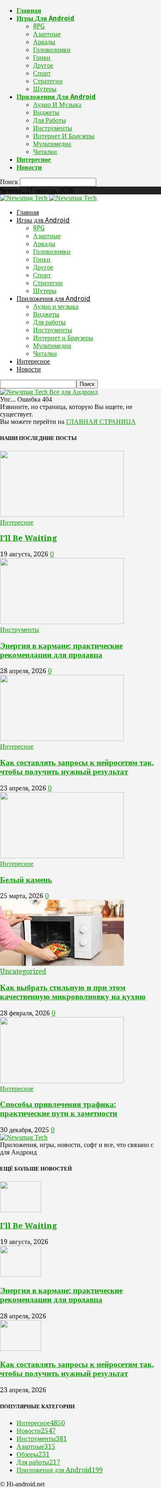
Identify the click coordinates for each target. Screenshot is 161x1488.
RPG (39, 26)
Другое (43, 65)
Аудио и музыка (57, 105)
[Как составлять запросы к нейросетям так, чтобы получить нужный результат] (62, 738)
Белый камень (26, 879)
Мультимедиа (52, 144)
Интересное (34, 159)
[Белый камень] (62, 855)
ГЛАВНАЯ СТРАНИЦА (101, 421)
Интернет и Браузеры (64, 136)
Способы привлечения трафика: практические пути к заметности (58, 1109)
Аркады (44, 42)
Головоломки (52, 50)
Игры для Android (45, 18)
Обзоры (33, 1454)
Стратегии (48, 81)
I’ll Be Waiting (28, 538)
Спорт (42, 73)
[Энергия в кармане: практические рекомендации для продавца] (62, 621)
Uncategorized (23, 971)
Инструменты (52, 128)
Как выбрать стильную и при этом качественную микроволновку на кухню (73, 992)
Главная (29, 10)
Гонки (41, 58)
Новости (29, 167)
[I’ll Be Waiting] (62, 514)
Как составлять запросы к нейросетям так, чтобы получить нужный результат (77, 767)
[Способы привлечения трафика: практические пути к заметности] (62, 1080)
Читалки (45, 152)
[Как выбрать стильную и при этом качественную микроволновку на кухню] (62, 963)
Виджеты (46, 112)
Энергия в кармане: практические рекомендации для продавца (61, 650)
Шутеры (45, 89)
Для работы (49, 120)
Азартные (47, 34)
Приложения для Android (56, 97)
